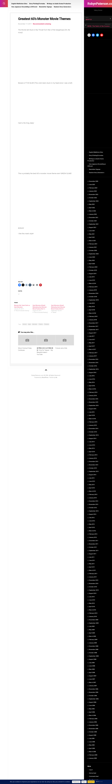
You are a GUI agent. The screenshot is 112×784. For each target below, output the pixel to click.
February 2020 (93, 267)
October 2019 (93, 270)
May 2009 (92, 629)
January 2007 (93, 685)
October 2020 (93, 250)
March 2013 (92, 491)
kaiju (29, 324)
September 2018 (94, 300)
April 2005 (92, 748)
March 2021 (92, 240)
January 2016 (93, 395)
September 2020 (94, 254)
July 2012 (91, 517)
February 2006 (93, 718)
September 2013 (94, 471)
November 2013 (93, 465)
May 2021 (92, 234)
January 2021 (93, 247)
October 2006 (93, 695)
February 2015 (93, 422)
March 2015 (92, 418)
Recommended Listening (42, 24)
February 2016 (93, 392)
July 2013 (91, 478)
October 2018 (93, 296)
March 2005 (92, 751)
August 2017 (92, 333)
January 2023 (93, 191)
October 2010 (93, 586)
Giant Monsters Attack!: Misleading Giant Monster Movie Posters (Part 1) (40, 307)
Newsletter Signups (94, 169)
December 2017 (93, 323)
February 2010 (93, 613)
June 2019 (92, 280)
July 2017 (91, 336)
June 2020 (92, 257)
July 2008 (91, 662)
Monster (34, 324)
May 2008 (92, 669)
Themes (46, 324)
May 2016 (92, 382)
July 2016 (91, 375)
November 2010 (93, 583)
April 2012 (92, 527)
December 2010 (93, 580)
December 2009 (93, 619)
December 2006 (93, 689)
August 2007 (92, 676)
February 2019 (93, 287)
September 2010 (94, 590)
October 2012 (93, 507)
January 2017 (93, 356)
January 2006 (93, 722)
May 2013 (92, 484)
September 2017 (94, 329)
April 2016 (92, 385)
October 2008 (93, 652)
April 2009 (92, 633)
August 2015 (92, 408)
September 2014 (94, 435)
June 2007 (92, 679)
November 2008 (93, 649)
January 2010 (93, 616)
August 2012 (92, 514)
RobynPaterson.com (98, 4)
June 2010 (92, 600)
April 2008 (92, 672)
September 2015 (94, 405)
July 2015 (91, 412)
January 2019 (93, 290)
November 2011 (93, 544)
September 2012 (94, 511)
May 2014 (92, 448)
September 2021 (94, 224)
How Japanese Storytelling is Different (97, 165)
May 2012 (92, 524)
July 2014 (91, 441)
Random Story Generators (96, 172)
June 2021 (92, 230)
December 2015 (93, 399)
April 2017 (92, 346)
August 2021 (92, 227)
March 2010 (92, 610)
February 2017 (93, 352)
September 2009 (94, 623)
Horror (25, 324)
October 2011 (93, 547)
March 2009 (92, 636)
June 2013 (92, 481)
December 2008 (93, 646)
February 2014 (93, 455)
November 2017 (93, 326)
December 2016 (93, 359)
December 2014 (93, 428)
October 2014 (93, 432)
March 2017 (92, 349)
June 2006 (92, 705)
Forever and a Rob (61, 348)
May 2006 (92, 709)
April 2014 (92, 451)
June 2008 (92, 666)
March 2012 (92, 530)
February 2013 (93, 494)
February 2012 (93, 534)
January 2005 (93, 758)
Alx (56, 377)
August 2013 (92, 474)
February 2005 (93, 755)
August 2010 (92, 593)
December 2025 (93, 181)
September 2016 (94, 369)
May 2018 (92, 306)
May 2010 (92, 603)
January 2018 (93, 319)
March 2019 (92, 283)
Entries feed (92, 773)
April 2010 (92, 606)
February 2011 (93, 573)
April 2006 (92, 712)
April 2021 (92, 237)
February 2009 (93, 639)
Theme (41, 324)
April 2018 (92, 310)
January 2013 (93, 498)
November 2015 (93, 402)
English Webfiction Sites (96, 152)
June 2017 (92, 339)
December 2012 (93, 501)
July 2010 (91, 596)
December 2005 (93, 725)
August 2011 (92, 554)
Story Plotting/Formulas (96, 155)
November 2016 (93, 362)
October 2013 (93, 468)
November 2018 (93, 293)
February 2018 (93, 316)
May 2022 (92, 204)
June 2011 (92, 560)
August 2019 (92, 273)
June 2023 (92, 184)
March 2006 (92, 715)
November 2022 (93, 194)
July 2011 (91, 557)
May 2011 (92, 563)
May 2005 (92, 745)
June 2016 (92, 379)
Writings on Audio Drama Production (96, 160)
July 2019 (91, 277)
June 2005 (92, 742)
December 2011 (93, 540)
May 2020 (92, 260)
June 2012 (92, 521)
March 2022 (92, 211)
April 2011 (92, 567)
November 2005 (93, 728)
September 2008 (94, 656)
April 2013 (92, 488)
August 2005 (92, 735)
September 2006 (94, 699)
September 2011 (94, 550)
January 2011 (93, 577)
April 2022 (92, 207)
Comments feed (93, 776)
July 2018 (91, 303)
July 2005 (91, 738)
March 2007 (92, 682)
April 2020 (92, 263)
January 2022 (93, 214)
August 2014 (92, 438)
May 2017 (92, 343)
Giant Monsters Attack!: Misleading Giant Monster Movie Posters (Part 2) (58, 307)
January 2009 (93, 643)
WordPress (45, 377)
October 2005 (93, 732)
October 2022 (93, 197)
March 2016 (92, 389)
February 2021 (93, 244)
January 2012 (93, 537)
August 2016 (92, 372)
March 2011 (92, 570)
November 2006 (93, 692)
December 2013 (93, 461)
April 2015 (92, 415)
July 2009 (91, 626)
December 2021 (93, 217)
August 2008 (92, 659)
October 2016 (93, 366)
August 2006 (92, 702)
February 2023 (93, 188)
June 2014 (92, 445)
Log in (91, 769)
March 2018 (92, 313)
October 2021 (93, 221)
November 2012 (93, 504)
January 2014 (93, 458)
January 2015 (93, 425)
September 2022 (94, 201)
